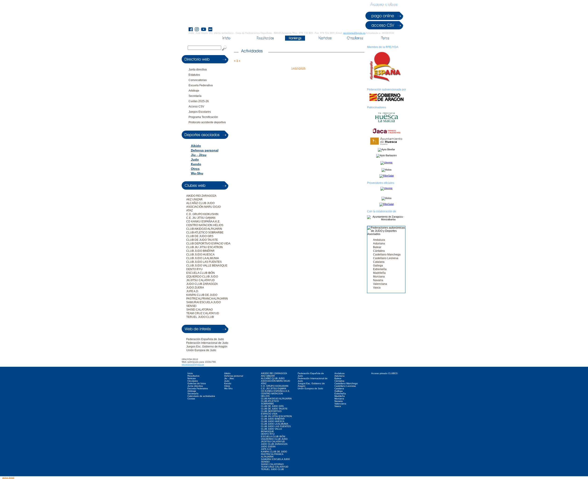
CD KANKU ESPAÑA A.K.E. (203, 221)
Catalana (378, 261)
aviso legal (8, 477)
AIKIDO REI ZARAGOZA (201, 195)
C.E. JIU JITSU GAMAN (200, 217)
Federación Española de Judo (205, 339)
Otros (195, 169)
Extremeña (380, 269)
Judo (195, 159)
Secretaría (195, 96)
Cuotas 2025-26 (199, 101)
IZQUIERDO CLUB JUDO (202, 276)
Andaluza (379, 239)
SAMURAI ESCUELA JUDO (203, 302)
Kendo (196, 164)
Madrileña (379, 273)
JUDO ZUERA (195, 287)
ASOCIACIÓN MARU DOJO (203, 206)
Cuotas (191, 398)
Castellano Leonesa (385, 258)
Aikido (196, 146)
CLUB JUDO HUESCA (200, 254)
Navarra (378, 280)
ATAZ (189, 210)
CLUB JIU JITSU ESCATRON (204, 247)
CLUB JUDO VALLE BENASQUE (206, 265)
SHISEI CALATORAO (199, 309)
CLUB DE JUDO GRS (199, 236)
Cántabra (379, 250)
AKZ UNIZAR (194, 199)
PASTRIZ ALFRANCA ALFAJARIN (207, 298)
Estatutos (194, 74)
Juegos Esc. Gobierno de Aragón (206, 346)
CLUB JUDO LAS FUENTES (204, 261)
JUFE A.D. (192, 291)
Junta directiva (198, 69)
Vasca (377, 287)
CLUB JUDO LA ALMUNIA (202, 258)
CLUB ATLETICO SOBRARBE (204, 232)
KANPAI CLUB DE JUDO (201, 295)
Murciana (379, 276)
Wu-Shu (197, 173)
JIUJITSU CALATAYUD (200, 280)
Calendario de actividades (201, 396)
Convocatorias (198, 80)
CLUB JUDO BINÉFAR (200, 250)
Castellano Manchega (387, 254)
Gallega (378, 265)
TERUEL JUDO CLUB (200, 317)
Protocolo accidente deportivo (207, 122)
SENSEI (191, 306)
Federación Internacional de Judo (207, 343)
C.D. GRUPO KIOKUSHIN (202, 214)
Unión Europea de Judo (201, 350)
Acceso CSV (196, 106)
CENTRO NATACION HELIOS (204, 225)
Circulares (192, 381)
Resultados (193, 376)
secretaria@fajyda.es (354, 33)
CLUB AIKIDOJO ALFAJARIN (204, 228)
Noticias (191, 378)
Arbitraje (194, 90)
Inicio (190, 373)
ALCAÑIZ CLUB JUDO (200, 203)
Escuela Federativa (201, 85)
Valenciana (380, 284)
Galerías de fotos (196, 383)
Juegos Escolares (200, 111)
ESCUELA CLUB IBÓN (200, 273)
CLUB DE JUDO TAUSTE (202, 239)
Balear (377, 247)
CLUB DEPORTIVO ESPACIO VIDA (208, 243)
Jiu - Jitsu (198, 155)
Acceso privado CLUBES (384, 373)
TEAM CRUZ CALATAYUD (202, 313)
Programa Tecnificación (203, 117)
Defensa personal (204, 150)
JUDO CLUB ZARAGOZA (202, 284)
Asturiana (379, 243)
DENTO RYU (194, 269)
